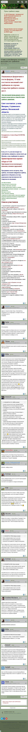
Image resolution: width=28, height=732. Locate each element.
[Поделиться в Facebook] (4, 718)
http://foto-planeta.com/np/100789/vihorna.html (11, 131)
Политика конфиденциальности (9, 722)
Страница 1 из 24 (14, 67)
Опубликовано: (12, 72)
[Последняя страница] (26, 68)
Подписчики (12, 707)
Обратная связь (23, 722)
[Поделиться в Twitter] (2, 718)
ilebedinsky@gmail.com (11, 49)
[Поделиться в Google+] (6, 718)
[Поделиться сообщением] (25, 72)
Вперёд (22, 67)
